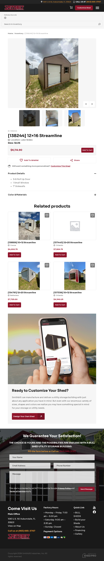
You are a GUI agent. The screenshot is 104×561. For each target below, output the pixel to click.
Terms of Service (17, 491)
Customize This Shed (60, 166)
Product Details (16, 173)
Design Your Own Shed (23, 416)
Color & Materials (17, 194)
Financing (80, 530)
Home (10, 33)
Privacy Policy (64, 488)
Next (92, 104)
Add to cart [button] (14, 255)
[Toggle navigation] (97, 8)
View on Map (14, 526)
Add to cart (87, 150)
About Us (80, 526)
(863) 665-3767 (93, 2)
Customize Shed (84, 8)
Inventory (19, 33)
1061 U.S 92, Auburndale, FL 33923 (57, 2)
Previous (86, 104)
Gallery (78, 534)
